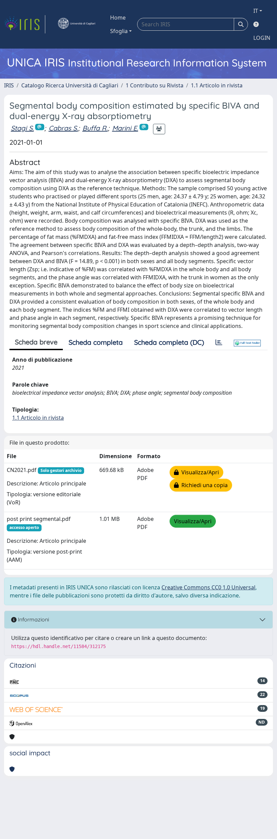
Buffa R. (95, 128)
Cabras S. (63, 128)
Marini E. (125, 128)
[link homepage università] (76, 24)
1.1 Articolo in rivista (217, 85)
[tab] (219, 342)
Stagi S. (22, 128)
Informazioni (33, 619)
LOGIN (261, 37)
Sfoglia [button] (119, 31)
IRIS (9, 85)
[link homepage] (24, 24)
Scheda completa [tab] (96, 342)
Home (118, 17)
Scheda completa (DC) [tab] (169, 342)
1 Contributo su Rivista (154, 85)
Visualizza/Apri (199, 472)
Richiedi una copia (203, 485)
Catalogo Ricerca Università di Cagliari (69, 85)
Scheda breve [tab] (36, 342)
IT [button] (255, 11)
